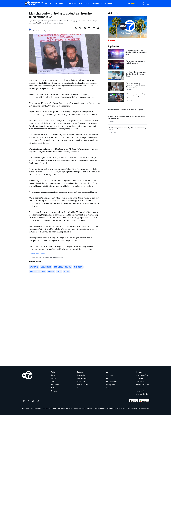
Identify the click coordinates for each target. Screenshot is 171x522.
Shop (107, 388)
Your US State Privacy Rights (64, 408)
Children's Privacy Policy (49, 408)
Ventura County (97, 3)
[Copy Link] (98, 28)
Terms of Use (77, 408)
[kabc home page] (27, 375)
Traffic (53, 381)
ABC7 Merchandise (142, 394)
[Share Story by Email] (93, 28)
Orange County (71, 3)
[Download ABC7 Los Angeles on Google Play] (144, 400)
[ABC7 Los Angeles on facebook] (24, 401)
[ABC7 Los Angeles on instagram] (33, 401)
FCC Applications (111, 408)
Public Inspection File (99, 408)
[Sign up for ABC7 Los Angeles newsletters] (38, 401)
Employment (140, 391)
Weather (53, 378)
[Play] (127, 27)
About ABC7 (140, 381)
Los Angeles (59, 3)
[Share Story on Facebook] (75, 28)
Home (53, 375)
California (108, 3)
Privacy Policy (25, 408)
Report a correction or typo (37, 254)
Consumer (54, 391)
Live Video (109, 375)
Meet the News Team (142, 384)
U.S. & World (55, 384)
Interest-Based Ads (87, 408)
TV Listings (139, 378)
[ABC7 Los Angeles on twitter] (28, 401)
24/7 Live (48, 3)
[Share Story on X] (80, 28)
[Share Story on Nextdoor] (89, 28)
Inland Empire (83, 3)
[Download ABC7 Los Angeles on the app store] (133, 400)
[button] (22, 3)
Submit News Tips (142, 375)
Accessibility (140, 388)
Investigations (110, 384)
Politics (53, 388)
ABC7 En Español (111, 381)
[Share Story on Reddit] (84, 28)
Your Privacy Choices (35, 408)
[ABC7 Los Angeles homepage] (34, 3)
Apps (107, 378)
